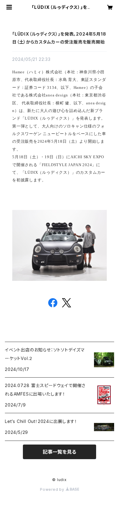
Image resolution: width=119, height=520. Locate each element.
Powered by (53, 489)
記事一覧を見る (59, 452)
